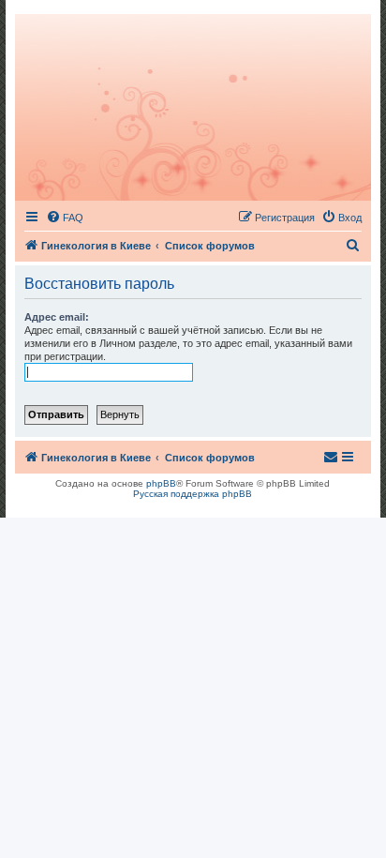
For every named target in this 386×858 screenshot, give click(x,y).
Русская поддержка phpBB (192, 494)
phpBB (161, 483)
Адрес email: (56, 317)
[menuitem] (64, 217)
